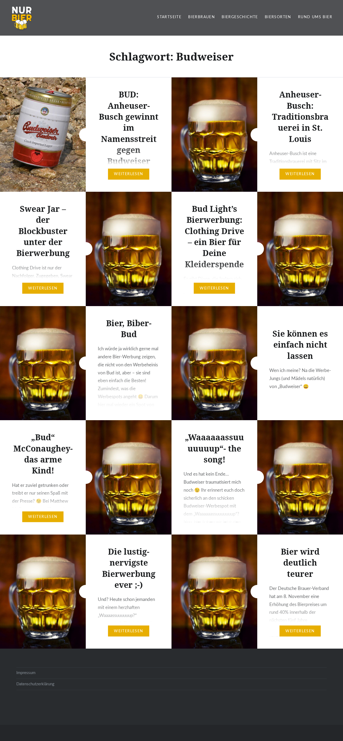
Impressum (25, 673)
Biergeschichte (240, 17)
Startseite (169, 17)
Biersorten (278, 17)
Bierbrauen (201, 17)
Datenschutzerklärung (35, 684)
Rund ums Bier (315, 17)
